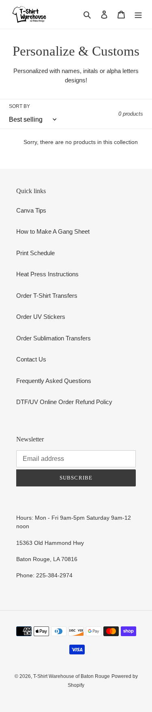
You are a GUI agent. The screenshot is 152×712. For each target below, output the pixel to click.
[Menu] (138, 14)
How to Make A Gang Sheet (53, 231)
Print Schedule (35, 253)
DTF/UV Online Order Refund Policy (64, 401)
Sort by (19, 106)
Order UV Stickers (40, 316)
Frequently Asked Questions (53, 380)
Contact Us (31, 359)
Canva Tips (31, 210)
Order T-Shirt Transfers (46, 295)
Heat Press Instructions (47, 274)
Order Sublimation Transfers (53, 338)
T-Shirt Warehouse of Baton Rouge (71, 676)
